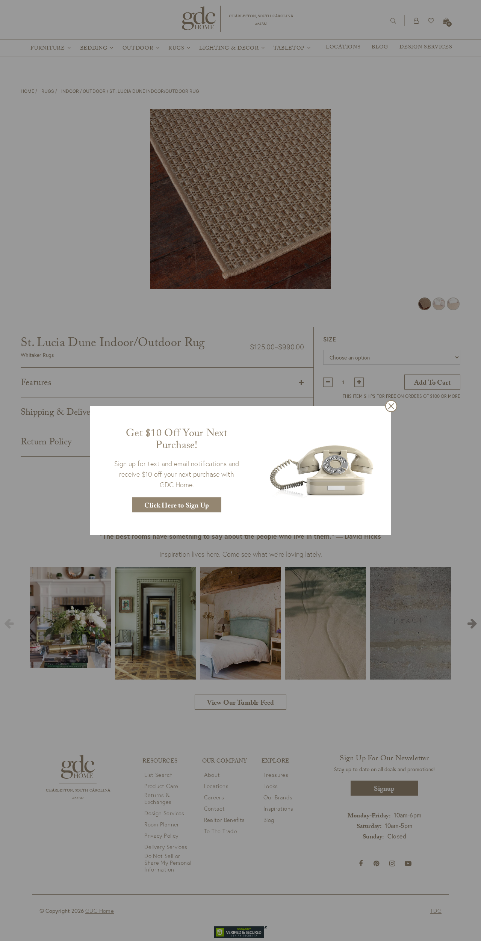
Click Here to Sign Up (176, 506)
